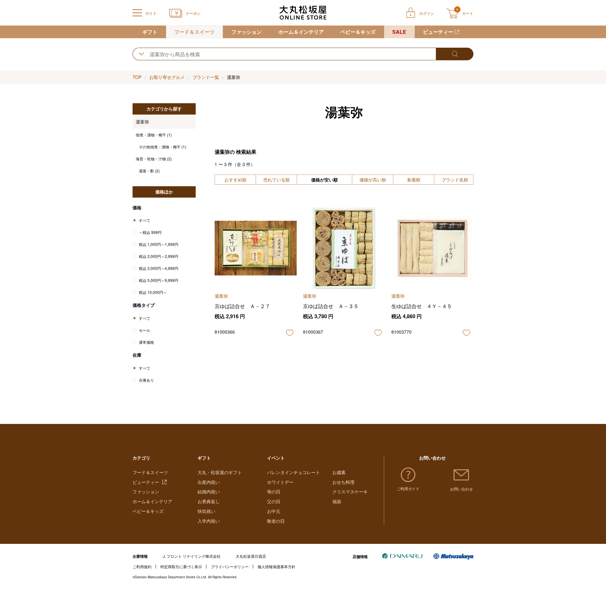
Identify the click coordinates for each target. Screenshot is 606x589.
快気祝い (206, 511)
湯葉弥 (142, 121)
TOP (137, 77)
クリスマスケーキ (350, 491)
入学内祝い (209, 521)
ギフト (149, 31)
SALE (399, 31)
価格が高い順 (372, 179)
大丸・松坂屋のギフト (220, 472)
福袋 (336, 501)
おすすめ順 (235, 179)
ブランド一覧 (206, 77)
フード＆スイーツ (194, 31)
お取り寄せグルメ (167, 77)
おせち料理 (343, 482)
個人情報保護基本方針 (276, 566)
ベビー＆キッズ (358, 31)
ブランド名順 (455, 179)
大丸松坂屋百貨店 (251, 556)
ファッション (246, 31)
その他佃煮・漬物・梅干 (162, 146)
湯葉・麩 (149, 170)
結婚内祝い (209, 491)
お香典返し (209, 501)
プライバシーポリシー (230, 566)
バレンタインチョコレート (293, 472)
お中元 (273, 511)
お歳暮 (339, 472)
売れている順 (276, 179)
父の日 (273, 501)
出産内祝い (209, 482)
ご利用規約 (142, 566)
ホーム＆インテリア (301, 31)
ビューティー (438, 31)
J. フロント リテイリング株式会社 (192, 556)
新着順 (413, 179)
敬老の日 (276, 521)
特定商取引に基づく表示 (181, 566)
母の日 (273, 491)
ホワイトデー (280, 482)
